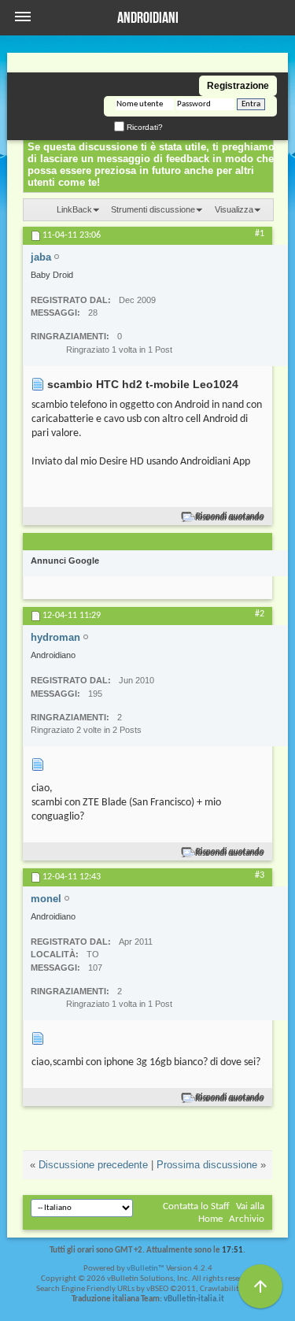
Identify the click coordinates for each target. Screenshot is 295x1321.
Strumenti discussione (153, 209)
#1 (259, 234)
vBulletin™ (145, 1268)
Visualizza (234, 209)
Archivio (246, 1219)
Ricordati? (143, 127)
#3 (259, 875)
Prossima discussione (207, 1165)
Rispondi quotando (230, 516)
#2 (259, 614)
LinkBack (74, 209)
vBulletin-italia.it (194, 1299)
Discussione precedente (93, 1165)
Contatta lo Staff (196, 1206)
